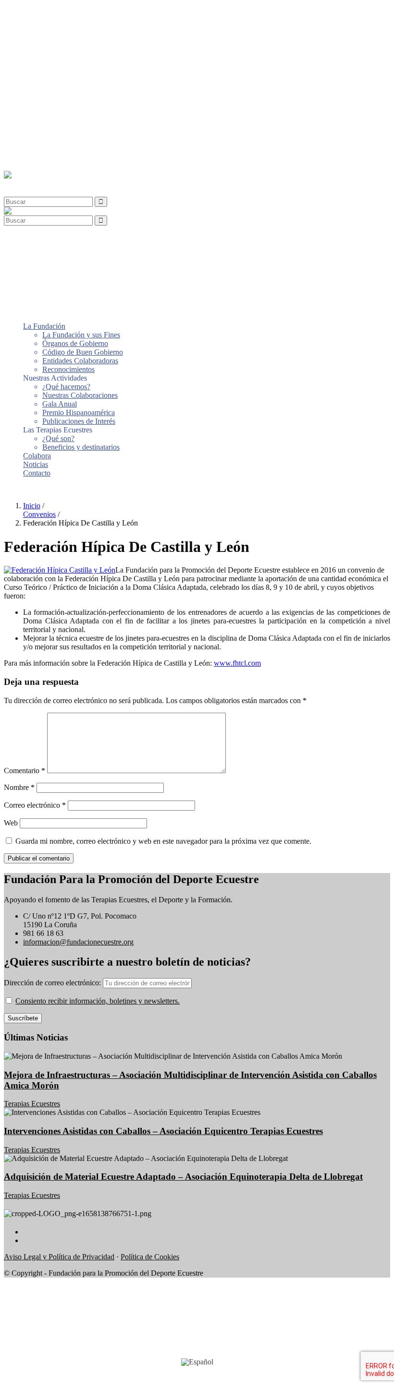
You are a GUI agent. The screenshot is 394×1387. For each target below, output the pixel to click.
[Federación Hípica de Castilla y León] (59, 570)
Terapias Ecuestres (32, 1104)
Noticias (35, 150)
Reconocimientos (68, 55)
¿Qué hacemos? (66, 72)
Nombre (19, 787)
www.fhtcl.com (237, 663)
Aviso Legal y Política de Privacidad (59, 1257)
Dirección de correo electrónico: (53, 983)
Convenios (39, 514)
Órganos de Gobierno (75, 29)
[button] (26, 183)
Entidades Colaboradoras (80, 46)
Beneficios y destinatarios (81, 133)
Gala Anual (59, 89)
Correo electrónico (35, 805)
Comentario (24, 770)
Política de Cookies (150, 1257)
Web (11, 823)
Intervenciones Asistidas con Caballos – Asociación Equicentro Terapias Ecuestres (163, 1131)
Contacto (36, 159)
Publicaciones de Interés (78, 107)
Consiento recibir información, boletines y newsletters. (97, 1001)
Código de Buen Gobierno (82, 38)
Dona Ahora (22, 489)
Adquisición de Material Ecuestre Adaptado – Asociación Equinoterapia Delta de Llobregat (183, 1177)
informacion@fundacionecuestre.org (78, 942)
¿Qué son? (58, 124)
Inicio (31, 506)
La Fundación (44, 12)
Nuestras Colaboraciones (80, 81)
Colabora (37, 141)
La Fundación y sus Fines (81, 20)
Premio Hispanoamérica (78, 98)
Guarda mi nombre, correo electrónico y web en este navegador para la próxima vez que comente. (163, 841)
